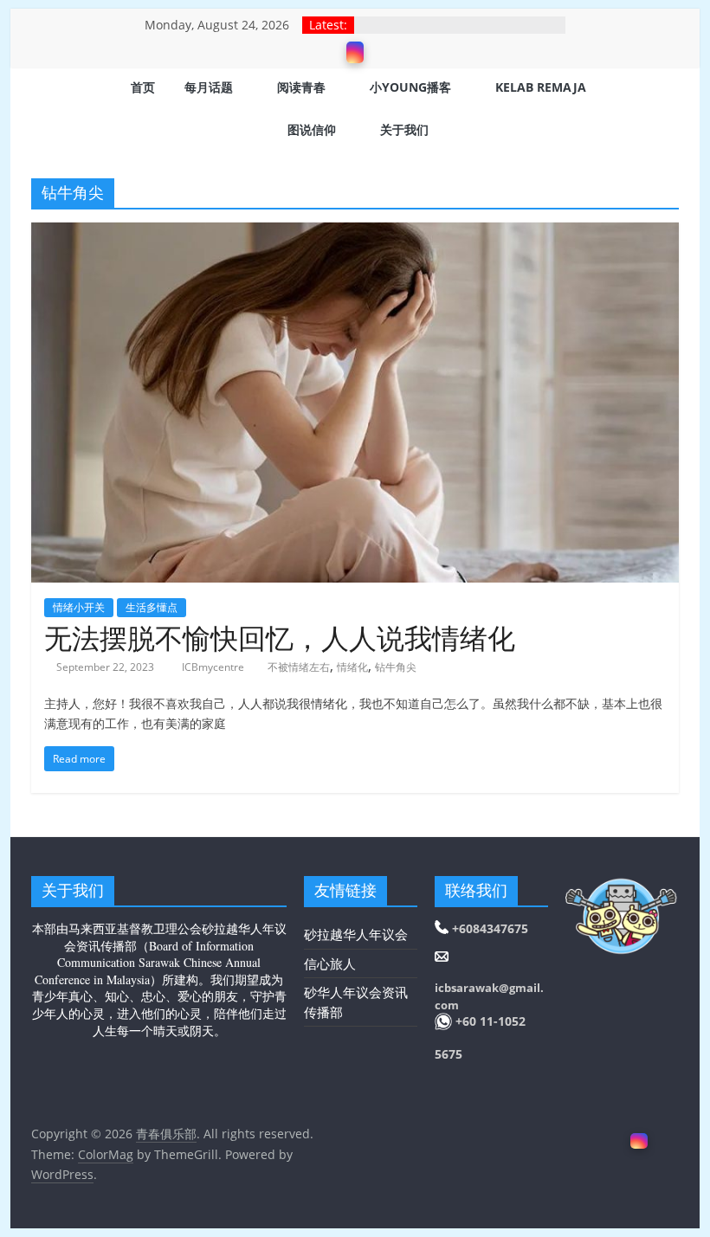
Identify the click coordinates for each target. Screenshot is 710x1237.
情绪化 (352, 667)
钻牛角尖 (395, 667)
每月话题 (208, 87)
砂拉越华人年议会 (356, 934)
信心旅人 (330, 963)
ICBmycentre (214, 667)
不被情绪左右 (299, 667)
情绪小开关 (79, 607)
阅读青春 (301, 87)
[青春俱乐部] (52, 110)
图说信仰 (311, 129)
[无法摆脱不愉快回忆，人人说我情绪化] (355, 232)
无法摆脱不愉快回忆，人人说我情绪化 (279, 637)
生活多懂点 (152, 607)
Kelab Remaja (540, 87)
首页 (143, 87)
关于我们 (404, 129)
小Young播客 (410, 87)
